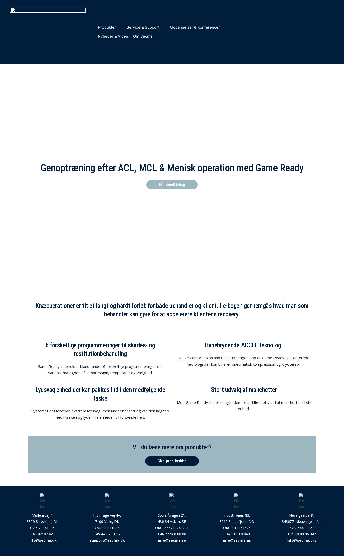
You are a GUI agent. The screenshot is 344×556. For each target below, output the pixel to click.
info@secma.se (172, 540)
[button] (109, 27)
